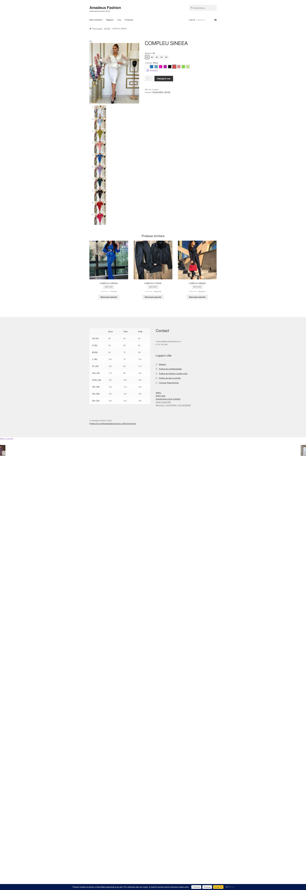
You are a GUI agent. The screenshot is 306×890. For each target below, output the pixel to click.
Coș (119, 19)
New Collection (95, 19)
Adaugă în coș (163, 78)
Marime (148, 53)
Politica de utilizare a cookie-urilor (173, 373)
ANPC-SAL (161, 395)
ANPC (158, 392)
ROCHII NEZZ (158, 92)
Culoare (148, 62)
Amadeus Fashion (105, 7)
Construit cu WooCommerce (124, 423)
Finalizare (129, 19)
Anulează (154, 70)
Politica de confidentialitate (170, 368)
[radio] (147, 57)
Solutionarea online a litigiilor (168, 399)
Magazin (110, 19)
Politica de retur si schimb (170, 378)
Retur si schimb (6, 438)
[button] (90, 41)
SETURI (107, 28)
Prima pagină (97, 28)
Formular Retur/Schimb (169, 382)
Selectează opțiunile (109, 297)
